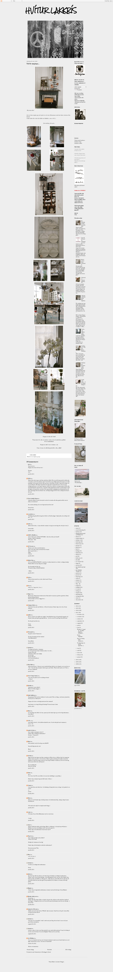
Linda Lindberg (31, 695)
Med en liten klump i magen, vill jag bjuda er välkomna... (81, 316)
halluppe (78, 551)
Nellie (29, 478)
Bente (29, 772)
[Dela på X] (33, 455)
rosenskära (30, 514)
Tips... (77, 583)
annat (77, 528)
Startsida (49, 949)
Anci (29, 464)
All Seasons (30, 546)
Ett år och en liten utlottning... (83, 262)
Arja (29, 824)
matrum (78, 565)
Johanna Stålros (32, 605)
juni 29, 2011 (31, 914)
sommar (78, 580)
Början (77, 536)
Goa (29, 585)
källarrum (78, 558)
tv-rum (77, 589)
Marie (29, 711)
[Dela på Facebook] (34, 455)
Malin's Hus (30, 560)
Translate (79, 89)
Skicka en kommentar (33, 946)
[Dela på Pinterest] (35, 455)
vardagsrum (78, 596)
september (79, 621)
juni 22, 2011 (31, 780)
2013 (77, 608)
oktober (79, 618)
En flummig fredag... (83, 222)
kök (76, 559)
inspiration (78, 552)
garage (77, 545)
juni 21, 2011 (31, 681)
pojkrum (78, 573)
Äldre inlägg (68, 949)
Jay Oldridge (31, 938)
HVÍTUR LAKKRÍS (51, 10)
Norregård (30, 632)
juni (78, 627)
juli (78, 625)
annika (29, 614)
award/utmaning (80, 530)
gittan (29, 874)
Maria (29, 798)
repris (77, 578)
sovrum (77, 582)
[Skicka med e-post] (30, 455)
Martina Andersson (32, 896)
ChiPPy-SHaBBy (32, 535)
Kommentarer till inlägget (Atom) (43, 952)
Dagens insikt (79, 538)
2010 (77, 659)
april (78, 650)
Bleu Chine (30, 664)
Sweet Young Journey (33, 675)
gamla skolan (31, 730)
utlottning (78, 594)
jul (76, 556)
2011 (77, 612)
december (79, 614)
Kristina (30, 685)
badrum (77, 531)
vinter (77, 598)
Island (77, 554)
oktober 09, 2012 (32, 943)
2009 (77, 661)
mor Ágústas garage (35, 456)
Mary (29, 854)
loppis (77, 563)
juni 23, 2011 (31, 858)
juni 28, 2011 (31, 904)
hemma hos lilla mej (32, 909)
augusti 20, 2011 (32, 924)
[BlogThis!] (31, 455)
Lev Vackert (79, 561)
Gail (29, 577)
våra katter (78, 599)
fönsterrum (78, 543)
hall (77, 549)
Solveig (29, 755)
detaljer (78, 540)
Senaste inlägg (30, 949)
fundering (78, 542)
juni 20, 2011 (31, 474)
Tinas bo (30, 836)
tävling (77, 590)
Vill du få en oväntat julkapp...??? (83, 280)
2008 (77, 664)
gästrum (78, 547)
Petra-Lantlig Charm (33, 498)
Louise (29, 812)
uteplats (78, 592)
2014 (77, 606)
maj (78, 648)
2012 (77, 610)
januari (79, 657)
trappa (77, 585)
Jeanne (29, 785)
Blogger (62, 961)
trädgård (78, 587)
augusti (79, 623)
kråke (29, 523)
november (79, 616)
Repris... (83, 329)
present (77, 574)
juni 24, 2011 (31, 883)
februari (79, 654)
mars (78, 652)
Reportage (78, 576)
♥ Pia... (29, 720)
